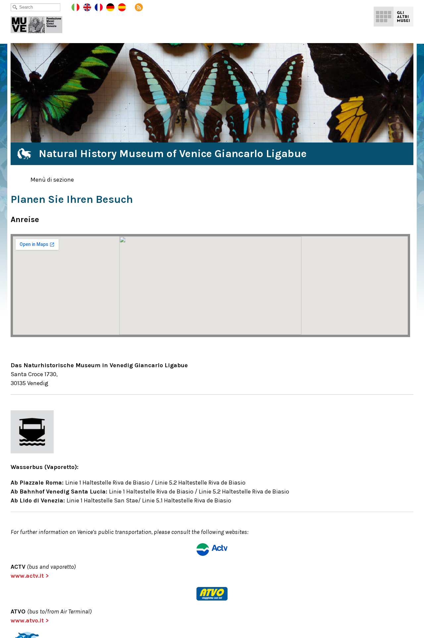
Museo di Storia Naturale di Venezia (41, 23)
